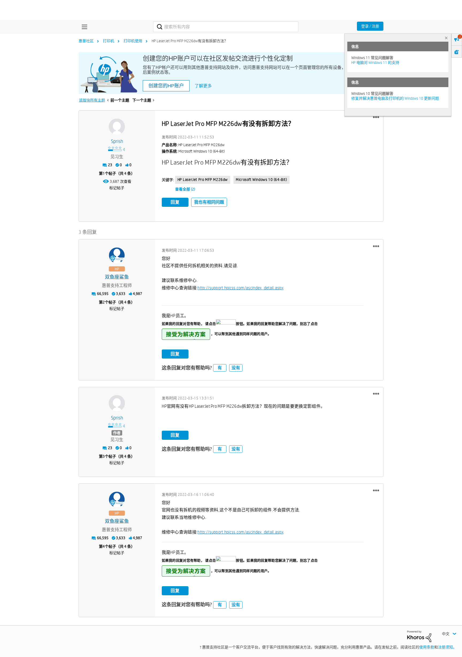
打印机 (108, 40)
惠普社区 (86, 40)
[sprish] (117, 127)
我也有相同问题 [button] (209, 202)
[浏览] (83, 26)
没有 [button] (236, 368)
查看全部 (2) (185, 189)
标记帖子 (116, 187)
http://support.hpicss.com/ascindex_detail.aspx (240, 288)
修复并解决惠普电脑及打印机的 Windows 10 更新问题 (395, 98)
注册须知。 (447, 647)
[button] (376, 117)
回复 (175, 202)
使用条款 (426, 647)
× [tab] (446, 38)
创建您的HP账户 (166, 85)
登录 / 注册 (370, 26)
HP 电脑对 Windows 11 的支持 (375, 62)
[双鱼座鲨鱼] (117, 255)
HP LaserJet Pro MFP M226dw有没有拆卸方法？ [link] (190, 40)
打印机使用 (133, 40)
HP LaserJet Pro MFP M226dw (203, 179)
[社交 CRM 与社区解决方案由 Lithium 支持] (419, 635)
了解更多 (203, 86)
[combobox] (225, 26)
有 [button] (220, 368)
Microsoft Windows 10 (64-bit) (261, 179)
